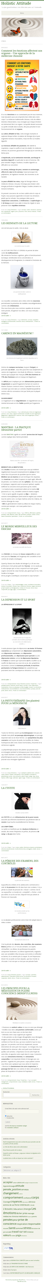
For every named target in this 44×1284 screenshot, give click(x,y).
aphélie (38, 513)
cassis (2, 774)
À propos (13, 1270)
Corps (9, 209)
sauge (30, 776)
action (15, 1183)
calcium (37, 773)
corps (25, 584)
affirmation (33, 513)
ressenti (5, 1228)
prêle (10, 776)
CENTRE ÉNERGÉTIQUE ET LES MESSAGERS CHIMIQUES (25, 1273)
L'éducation (12, 976)
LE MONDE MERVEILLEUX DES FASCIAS (19, 527)
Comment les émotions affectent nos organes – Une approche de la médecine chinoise (21, 53)
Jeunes (28, 683)
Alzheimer (24, 319)
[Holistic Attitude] (22, 36)
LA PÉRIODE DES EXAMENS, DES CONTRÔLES (19, 862)
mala (8, 514)
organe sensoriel (36, 586)
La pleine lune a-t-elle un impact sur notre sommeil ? (18, 1158)
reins (25, 211)
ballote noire (30, 773)
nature (30, 1216)
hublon (7, 774)
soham (34, 514)
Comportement (12, 513)
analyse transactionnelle (31, 1182)
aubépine (24, 773)
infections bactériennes (7, 849)
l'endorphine (4, 687)
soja (34, 776)
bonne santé (19, 685)
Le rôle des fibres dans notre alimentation (15, 1147)
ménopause (17, 774)
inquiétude (7, 211)
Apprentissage (9, 1186)
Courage (6, 1202)
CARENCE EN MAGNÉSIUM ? (17, 333)
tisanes (3, 778)
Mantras (12, 514)
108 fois (27, 513)
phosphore (33, 774)
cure (7, 413)
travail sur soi (19, 1231)
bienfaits (3, 514)
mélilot (11, 774)
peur (16, 211)
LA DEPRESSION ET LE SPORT (18, 599)
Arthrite (13, 685)
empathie (35, 319)
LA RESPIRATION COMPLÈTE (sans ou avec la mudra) (24, 1260)
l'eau (18, 586)
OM (19, 514)
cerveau (23, 209)
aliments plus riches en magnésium (31, 412)
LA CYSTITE (8, 788)
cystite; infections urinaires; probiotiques (30, 847)
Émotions (13, 209)
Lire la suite (6, 316)
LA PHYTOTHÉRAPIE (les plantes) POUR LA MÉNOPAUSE (20, 702)
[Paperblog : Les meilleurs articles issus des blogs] (8, 1250)
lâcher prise (19, 976)
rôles (23, 415)
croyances (16, 1201)
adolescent (20, 1183)
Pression (34, 976)
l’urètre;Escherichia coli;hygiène (24, 849)
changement (4, 1082)
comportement (13, 1082)
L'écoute (7, 1208)
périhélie (23, 514)
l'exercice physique (14, 687)
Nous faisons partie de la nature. (12, 1150)
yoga (14, 589)
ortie (22, 774)
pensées (8, 1219)
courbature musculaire (34, 584)
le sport (31, 687)
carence (3, 413)
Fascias (15, 586)
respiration (4, 978)
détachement (5, 976)
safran (23, 776)
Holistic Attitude (16, 3)
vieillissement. (29, 321)
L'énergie (27, 1209)
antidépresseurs (5, 685)
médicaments (5, 688)
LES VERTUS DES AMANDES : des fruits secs (22, 1267)
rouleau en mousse (24, 588)
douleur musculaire (6, 586)
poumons (21, 211)
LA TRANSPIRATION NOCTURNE (19, 1263)
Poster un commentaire (8, 417)
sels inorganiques (30, 415)
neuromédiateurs (14, 688)
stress (29, 211)
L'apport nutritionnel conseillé (21, 413)
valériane (15, 778)
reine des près (17, 776)
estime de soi (8, 1205)
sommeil (18, 321)
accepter (34, 1080)
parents (34, 1216)
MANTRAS (10, 434)
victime (13, 1236)
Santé (6, 690)
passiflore (27, 774)
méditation (25, 1082)
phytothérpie (5, 776)
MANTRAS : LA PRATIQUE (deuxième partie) (16, 428)
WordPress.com (21, 1281)
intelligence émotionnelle (8, 321)
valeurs (7, 1235)
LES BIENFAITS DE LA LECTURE (19, 223)
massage (31, 1213)
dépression (35, 685)
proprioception (5, 588)
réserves (18, 415)
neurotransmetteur (25, 688)
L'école (32, 1205)
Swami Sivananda (6, 516)
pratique (29, 514)
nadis (16, 514)
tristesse (34, 211)
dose (11, 413)
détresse (32, 1202)
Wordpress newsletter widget (18, 1126)
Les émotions (37, 687)
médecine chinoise (25, 586)
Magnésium (4, 415)
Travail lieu (34, 683)
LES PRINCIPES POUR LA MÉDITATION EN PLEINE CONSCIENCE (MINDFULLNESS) (19, 991)
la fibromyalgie (24, 687)
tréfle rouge (9, 778)
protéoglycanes (14, 588)
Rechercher (6, 1092)
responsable (34, 1223)
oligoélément (12, 415)
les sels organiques (35, 413)
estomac (39, 209)
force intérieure (22, 1205)
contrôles (33, 974)
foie (2, 211)
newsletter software (13, 1127)
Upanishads (14, 516)
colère (28, 209)
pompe (33, 688)
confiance (27, 1198)
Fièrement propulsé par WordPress (15, 1280)
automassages (19, 584)
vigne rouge (22, 778)
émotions (33, 209)
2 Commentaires (21, 589)
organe (13, 211)
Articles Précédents (7, 1088)
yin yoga (10, 589)
